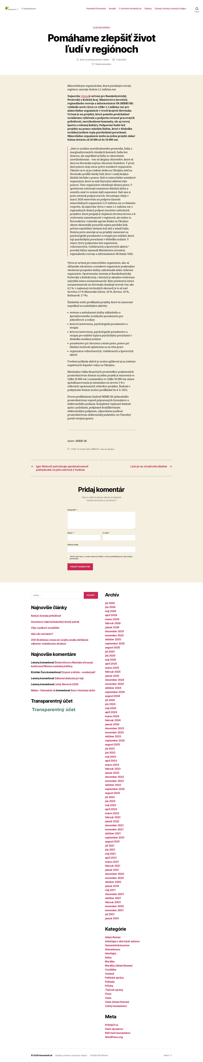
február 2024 (113, 720)
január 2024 (112, 724)
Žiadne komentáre (103, 64)
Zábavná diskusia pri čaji (69, 678)
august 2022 (112, 793)
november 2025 (114, 635)
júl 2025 (110, 651)
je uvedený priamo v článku (97, 59)
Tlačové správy (101, 27)
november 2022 (114, 781)
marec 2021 (112, 861)
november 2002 (114, 906)
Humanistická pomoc (117, 945)
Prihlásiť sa (111, 1024)
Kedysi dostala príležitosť (46, 615)
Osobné (109, 973)
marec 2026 (112, 619)
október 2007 (113, 898)
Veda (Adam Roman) (117, 1001)
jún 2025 (110, 655)
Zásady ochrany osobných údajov (170, 8)
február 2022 (113, 817)
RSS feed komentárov (117, 1033)
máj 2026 (110, 611)
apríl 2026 (111, 615)
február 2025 (113, 671)
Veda (108, 998)
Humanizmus (112, 949)
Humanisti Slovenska (96, 8)
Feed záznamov (114, 1029)
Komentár (72, 510)
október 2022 (113, 784)
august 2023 (112, 744)
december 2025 (114, 631)
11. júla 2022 (121, 59)
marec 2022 (112, 813)
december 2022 (114, 776)
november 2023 (114, 732)
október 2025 (113, 639)
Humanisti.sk (45, 1055)
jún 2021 (110, 849)
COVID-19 (75, 449)
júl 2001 (110, 914)
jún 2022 (110, 801)
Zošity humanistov (116, 1006)
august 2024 (112, 696)
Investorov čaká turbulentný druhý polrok (55, 621)
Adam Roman (112, 937)
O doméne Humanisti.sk (130, 8)
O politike (110, 969)
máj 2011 (110, 890)
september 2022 (115, 789)
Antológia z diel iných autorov (122, 941)
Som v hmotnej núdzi (82, 690)
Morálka (110, 961)
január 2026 (112, 627)
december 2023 (114, 728)
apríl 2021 (111, 857)
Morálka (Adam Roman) (119, 965)
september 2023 (115, 740)
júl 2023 (110, 748)
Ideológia (110, 953)
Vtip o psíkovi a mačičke (45, 627)
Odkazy (148, 8)
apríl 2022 (111, 809)
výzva (84, 96)
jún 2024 (110, 704)
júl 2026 (110, 603)
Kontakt (112, 8)
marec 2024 (112, 716)
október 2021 (113, 833)
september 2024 (115, 692)
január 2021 (112, 869)
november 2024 (114, 683)
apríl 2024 (111, 712)
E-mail (106, 533)
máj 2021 (110, 853)
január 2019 (112, 886)
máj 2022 (110, 805)
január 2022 (112, 821)
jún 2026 (110, 607)
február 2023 (113, 768)
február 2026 (113, 623)
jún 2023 (110, 752)
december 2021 (114, 825)
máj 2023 (110, 756)
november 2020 (114, 878)
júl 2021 (109, 845)
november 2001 (114, 910)
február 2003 (113, 902)
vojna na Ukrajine (107, 449)
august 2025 (112, 647)
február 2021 (112, 865)
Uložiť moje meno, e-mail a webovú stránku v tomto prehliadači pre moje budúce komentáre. (101, 557)
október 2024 (113, 687)
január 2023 (112, 772)
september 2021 (114, 837)
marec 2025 (112, 667)
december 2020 (114, 873)
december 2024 (114, 679)
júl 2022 (110, 797)
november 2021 (114, 829)
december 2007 (114, 894)
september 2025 (115, 643)
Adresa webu (72, 544)
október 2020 (113, 882)
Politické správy (114, 977)
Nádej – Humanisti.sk (43, 690)
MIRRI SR (95, 449)
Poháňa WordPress (99, 1055)
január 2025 (112, 675)
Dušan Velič (85, 449)
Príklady (110, 981)
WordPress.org (114, 1037)
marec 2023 (112, 764)
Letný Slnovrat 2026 (66, 684)
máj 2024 (110, 708)
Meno (70, 533)
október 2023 (113, 736)
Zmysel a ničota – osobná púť (78, 672)
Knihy (108, 957)
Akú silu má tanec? (42, 633)
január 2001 (112, 918)
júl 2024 (110, 700)
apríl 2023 (111, 760)
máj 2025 (110, 659)
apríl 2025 (111, 663)
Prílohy (109, 985)
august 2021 (112, 841)
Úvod (108, 993)
